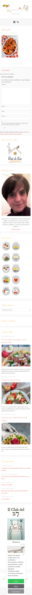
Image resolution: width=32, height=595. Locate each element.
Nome (3, 106)
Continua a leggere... (16, 229)
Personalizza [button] (16, 592)
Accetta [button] (16, 581)
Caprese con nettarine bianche (10, 380)
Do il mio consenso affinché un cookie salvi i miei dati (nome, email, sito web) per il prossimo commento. (14, 123)
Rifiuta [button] (16, 586)
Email (3, 111)
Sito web (3, 116)
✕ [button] (23, 555)
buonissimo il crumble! (6, 484)
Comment (3, 84)
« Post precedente (5, 70)
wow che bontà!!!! (5, 499)
